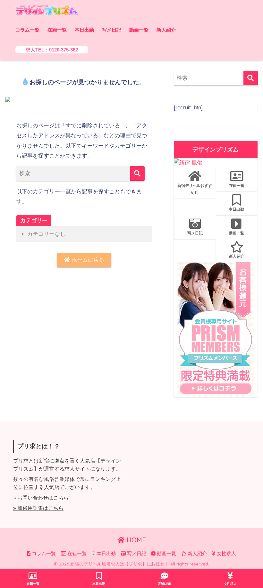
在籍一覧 (57, 29)
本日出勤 (84, 29)
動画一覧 (138, 29)
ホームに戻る (87, 260)
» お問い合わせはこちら (41, 498)
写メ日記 (111, 29)
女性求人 (226, 553)
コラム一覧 (27, 29)
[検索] (137, 173)
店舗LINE (164, 583)
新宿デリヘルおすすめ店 (194, 189)
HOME (135, 540)
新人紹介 (166, 29)
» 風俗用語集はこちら (38, 508)
